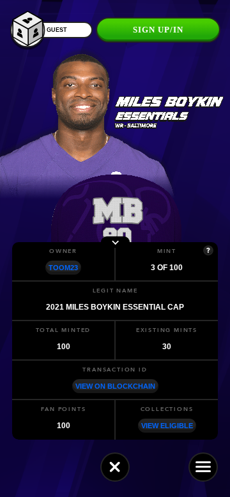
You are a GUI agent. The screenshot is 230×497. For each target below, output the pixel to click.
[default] (115, 467)
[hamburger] (203, 467)
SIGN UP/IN (158, 29)
